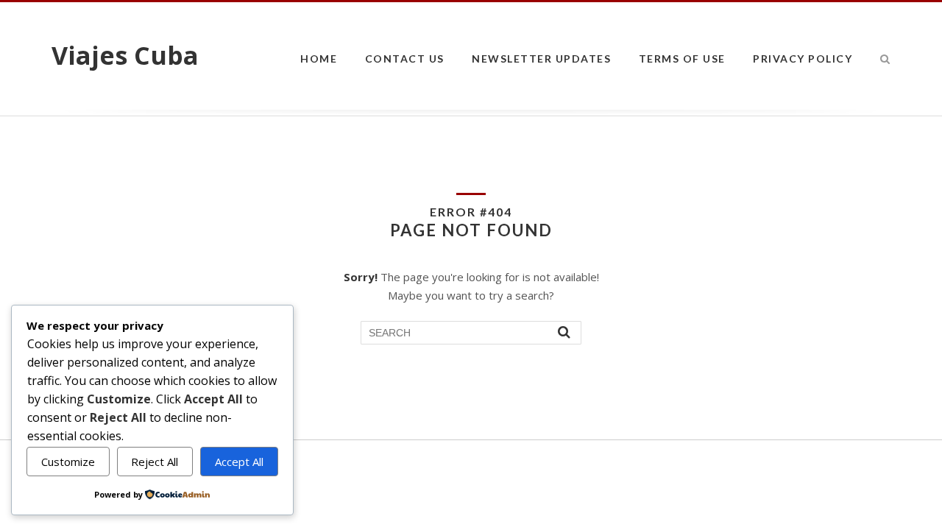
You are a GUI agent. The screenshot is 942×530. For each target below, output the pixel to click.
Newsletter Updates (541, 58)
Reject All (154, 461)
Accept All (239, 461)
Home (318, 58)
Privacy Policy (802, 58)
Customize (68, 461)
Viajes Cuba (125, 55)
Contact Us (405, 58)
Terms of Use (682, 58)
